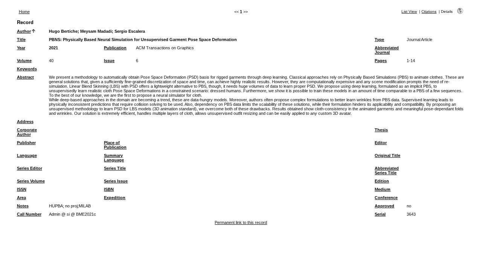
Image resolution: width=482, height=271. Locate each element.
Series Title (115, 168)
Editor (381, 142)
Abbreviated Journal (387, 50)
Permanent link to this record (241, 222)
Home (24, 11)
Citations (428, 11)
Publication (115, 48)
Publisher (26, 142)
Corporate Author (27, 132)
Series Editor (29, 168)
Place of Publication (115, 144)
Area (21, 197)
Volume (24, 60)
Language (27, 155)
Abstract (25, 77)
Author (24, 31)
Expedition (114, 197)
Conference (386, 197)
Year (21, 48)
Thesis (381, 130)
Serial (380, 214)
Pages (381, 60)
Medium (382, 189)
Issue (109, 60)
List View (409, 11)
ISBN (109, 189)
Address (25, 121)
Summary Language (114, 157)
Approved (384, 206)
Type (379, 39)
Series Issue (116, 181)
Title (21, 39)
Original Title (387, 155)
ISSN (21, 189)
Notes (23, 206)
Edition (382, 181)
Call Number (29, 214)
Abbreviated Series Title (387, 170)
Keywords (27, 69)
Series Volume (31, 181)
